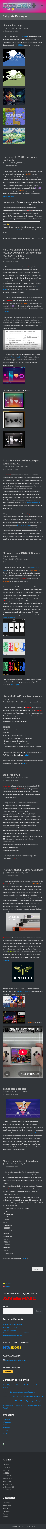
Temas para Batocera (23, 991)
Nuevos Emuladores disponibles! (21, 1160)
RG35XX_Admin (23, 28)
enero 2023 (7, 1490)
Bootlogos (23, 37)
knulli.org (6, 960)
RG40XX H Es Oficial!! (10, 1327)
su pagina (6, 311)
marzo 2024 (7, 1476)
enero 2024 (7, 1481)
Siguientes (37, 1269)
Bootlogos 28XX (8, 196)
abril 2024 (6, 1473)
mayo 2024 (6, 1470)
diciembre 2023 (8, 1484)
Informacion (7, 1422)
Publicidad (6, 1428)
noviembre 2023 (8, 1487)
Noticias (5, 1425)
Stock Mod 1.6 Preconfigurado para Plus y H (27, 1396)
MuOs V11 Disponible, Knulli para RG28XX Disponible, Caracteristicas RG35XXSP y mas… (23, 252)
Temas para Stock (17, 357)
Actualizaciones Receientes (12, 1324)
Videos (5, 1433)
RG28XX (21, 45)
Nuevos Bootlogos (13, 25)
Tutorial (5, 1430)
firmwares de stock (33, 503)
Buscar (5, 1306)
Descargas (6, 1419)
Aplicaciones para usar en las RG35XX (16, 1333)
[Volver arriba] (9, 6)
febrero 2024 (7, 1478)
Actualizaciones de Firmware (13, 1336)
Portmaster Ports (14, 230)
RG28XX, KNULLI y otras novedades (23, 869)
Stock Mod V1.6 (12, 774)
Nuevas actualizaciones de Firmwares (22, 1392)
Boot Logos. (15, 685)
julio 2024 (6, 1465)
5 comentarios (36, 702)
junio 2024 (6, 1467)
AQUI (24, 763)
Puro (33, 1526)
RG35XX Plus (20, 1526)
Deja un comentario (11, 31)
